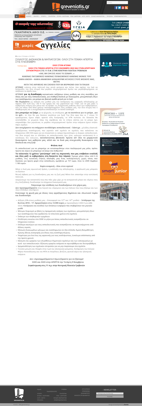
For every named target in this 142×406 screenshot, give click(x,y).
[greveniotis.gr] (71, 7)
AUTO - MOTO (41, 398)
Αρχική (39, 389)
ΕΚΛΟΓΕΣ (54, 391)
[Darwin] (114, 65)
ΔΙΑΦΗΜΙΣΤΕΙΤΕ (85, 393)
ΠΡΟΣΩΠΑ (40, 400)
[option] (114, 65)
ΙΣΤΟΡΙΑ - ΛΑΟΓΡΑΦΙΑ (43, 396)
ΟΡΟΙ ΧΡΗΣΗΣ (86, 389)
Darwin (126, 404)
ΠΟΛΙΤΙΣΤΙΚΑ (63, 393)
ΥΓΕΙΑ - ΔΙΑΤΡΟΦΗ (61, 396)
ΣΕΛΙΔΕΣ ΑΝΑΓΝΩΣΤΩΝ (60, 398)
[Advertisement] (99, 47)
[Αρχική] (17, 16)
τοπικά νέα (22, 66)
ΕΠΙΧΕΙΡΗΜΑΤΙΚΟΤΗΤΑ (60, 400)
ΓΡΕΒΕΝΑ (64, 389)
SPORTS (39, 393)
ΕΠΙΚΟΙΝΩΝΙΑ (86, 391)
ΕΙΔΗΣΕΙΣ (49, 391)
